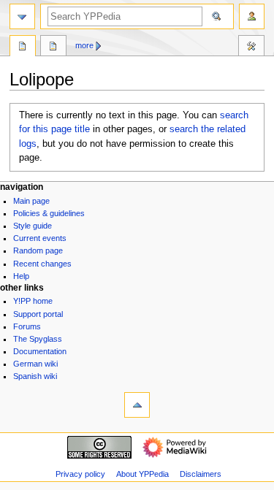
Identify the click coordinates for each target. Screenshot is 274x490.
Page (22, 47)
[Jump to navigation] (22, 16)
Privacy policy (80, 474)
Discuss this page (53, 47)
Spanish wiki (35, 376)
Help (21, 276)
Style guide (32, 225)
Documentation (39, 351)
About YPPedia (142, 474)
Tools (251, 47)
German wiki (35, 363)
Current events (39, 238)
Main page (31, 200)
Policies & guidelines (49, 213)
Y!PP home (33, 300)
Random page (38, 250)
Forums (27, 326)
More (84, 45)
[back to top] (137, 405)
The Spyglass (37, 338)
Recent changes (42, 263)
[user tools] (252, 16)
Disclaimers (200, 474)
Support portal (38, 314)
